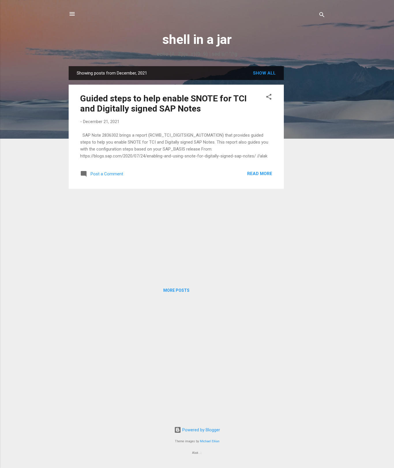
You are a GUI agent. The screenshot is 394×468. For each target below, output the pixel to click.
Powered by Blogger (200, 429)
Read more (259, 173)
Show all (264, 73)
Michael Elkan (209, 441)
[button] (268, 97)
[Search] (321, 16)
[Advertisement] (306, 152)
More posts (176, 290)
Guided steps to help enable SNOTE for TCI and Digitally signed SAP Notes (163, 103)
